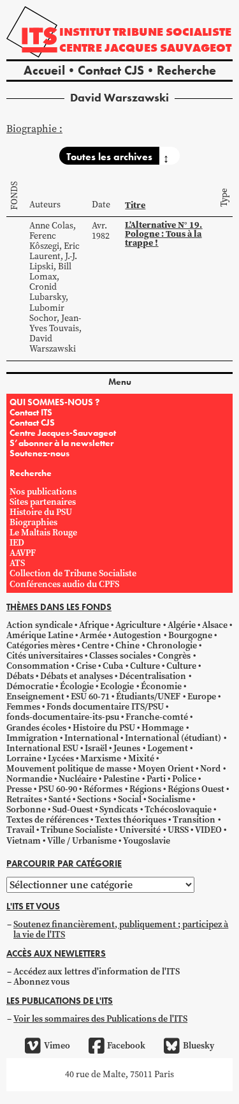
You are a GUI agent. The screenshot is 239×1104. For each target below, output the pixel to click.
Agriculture (138, 625)
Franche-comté (157, 717)
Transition (194, 820)
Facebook (126, 1046)
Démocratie (30, 686)
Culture (145, 666)
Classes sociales (120, 656)
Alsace (215, 625)
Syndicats (118, 809)
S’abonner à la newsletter (61, 443)
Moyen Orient (166, 769)
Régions (145, 789)
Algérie (182, 625)
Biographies (33, 522)
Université (140, 830)
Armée (93, 635)
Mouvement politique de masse (68, 769)
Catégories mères (40, 645)
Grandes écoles (36, 728)
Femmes (23, 707)
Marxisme (100, 758)
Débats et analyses (76, 676)
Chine (127, 645)
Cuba (113, 666)
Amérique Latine (39, 635)
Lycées (61, 758)
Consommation (37, 666)
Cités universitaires (44, 656)
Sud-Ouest (72, 809)
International (91, 738)
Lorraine (23, 758)
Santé (59, 799)
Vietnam (23, 841)
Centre (95, 645)
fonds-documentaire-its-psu (62, 717)
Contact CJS (111, 70)
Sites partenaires (43, 502)
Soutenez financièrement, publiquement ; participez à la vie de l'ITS (120, 929)
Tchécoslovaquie (178, 809)
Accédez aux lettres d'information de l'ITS (96, 972)
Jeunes (126, 748)
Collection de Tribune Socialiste (73, 573)
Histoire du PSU (41, 512)
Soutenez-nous (39, 453)
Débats (20, 676)
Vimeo (56, 1046)
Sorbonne (26, 809)
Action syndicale (39, 625)
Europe (201, 696)
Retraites (24, 799)
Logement (167, 748)
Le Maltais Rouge (43, 532)
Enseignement (35, 696)
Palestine (121, 779)
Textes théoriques (130, 820)
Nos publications (43, 492)
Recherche (186, 70)
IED (17, 543)
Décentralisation (152, 676)
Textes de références (47, 820)
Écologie (77, 686)
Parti (156, 779)
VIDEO (208, 830)
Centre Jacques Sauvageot (145, 47)
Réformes (102, 789)
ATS (17, 563)
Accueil (44, 70)
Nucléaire (78, 779)
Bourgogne (190, 635)
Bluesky (198, 1046)
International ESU (42, 748)
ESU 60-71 (90, 696)
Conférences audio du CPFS (64, 584)
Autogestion (137, 635)
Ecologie (117, 686)
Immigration (32, 738)
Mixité (141, 758)
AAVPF (23, 553)
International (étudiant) (173, 738)
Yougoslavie (146, 841)
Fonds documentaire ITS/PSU (105, 707)
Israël (96, 748)
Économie (161, 686)
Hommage (162, 728)
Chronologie (172, 645)
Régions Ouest (196, 789)
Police (184, 779)
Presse (19, 789)
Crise (86, 666)
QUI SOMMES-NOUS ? (54, 402)
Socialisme (169, 799)
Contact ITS (31, 412)
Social (129, 799)
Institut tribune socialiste (145, 31)
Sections (94, 799)
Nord (210, 769)
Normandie (29, 779)
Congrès (174, 656)
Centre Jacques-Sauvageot (63, 432)
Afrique (94, 625)
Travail (20, 830)
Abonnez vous (41, 982)
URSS (178, 830)
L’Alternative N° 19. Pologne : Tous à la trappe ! (163, 234)
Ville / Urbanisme (82, 841)
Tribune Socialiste (77, 830)
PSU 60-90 (57, 789)
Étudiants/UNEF (148, 696)
